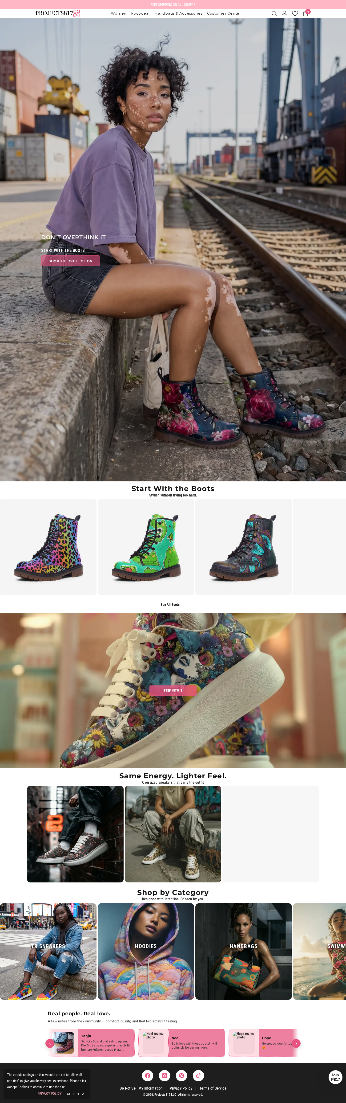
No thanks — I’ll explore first (173, 595)
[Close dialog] (202, 501)
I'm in (173, 580)
